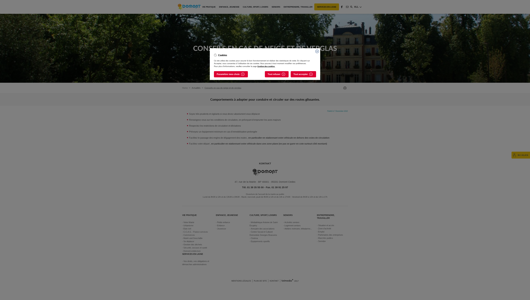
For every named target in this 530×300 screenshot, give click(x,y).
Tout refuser (274, 74)
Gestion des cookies (266, 66)
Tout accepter (300, 74)
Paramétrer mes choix (228, 74)
